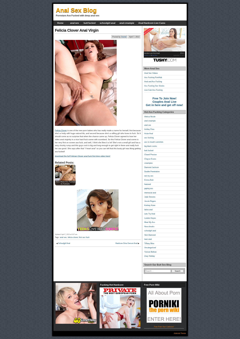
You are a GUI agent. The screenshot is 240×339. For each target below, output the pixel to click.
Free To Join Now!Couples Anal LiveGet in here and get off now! (164, 102)
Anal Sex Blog (76, 10)
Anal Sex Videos (151, 73)
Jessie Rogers (150, 201)
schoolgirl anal (107, 23)
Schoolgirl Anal (64, 243)
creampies (148, 163)
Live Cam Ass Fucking (153, 90)
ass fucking (149, 138)
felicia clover (73, 237)
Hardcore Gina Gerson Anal (126, 243)
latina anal (148, 210)
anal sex (74, 23)
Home (60, 23)
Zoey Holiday (149, 256)
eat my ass (148, 176)
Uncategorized (150, 248)
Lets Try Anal (149, 214)
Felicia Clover (61, 130)
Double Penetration (152, 171)
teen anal (148, 239)
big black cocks (150, 146)
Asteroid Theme (180, 333)
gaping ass (148, 188)
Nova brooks (149, 226)
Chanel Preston (150, 155)
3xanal (123, 37)
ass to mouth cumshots (153, 142)
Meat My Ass (149, 222)
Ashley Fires (149, 129)
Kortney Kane (149, 205)
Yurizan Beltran (150, 252)
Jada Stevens (149, 197)
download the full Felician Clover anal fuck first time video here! (82, 156)
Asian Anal (148, 133)
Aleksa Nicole (149, 117)
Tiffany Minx (149, 243)
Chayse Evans (150, 159)
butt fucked (90, 23)
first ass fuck (84, 237)
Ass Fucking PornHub (153, 77)
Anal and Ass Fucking (153, 82)
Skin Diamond (150, 235)
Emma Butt (148, 180)
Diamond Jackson (151, 167)
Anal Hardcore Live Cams (151, 23)
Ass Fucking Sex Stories (154, 86)
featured (147, 184)
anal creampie (126, 23)
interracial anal (150, 193)
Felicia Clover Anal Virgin (76, 30)
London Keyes (150, 218)
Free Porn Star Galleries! (164, 327)
